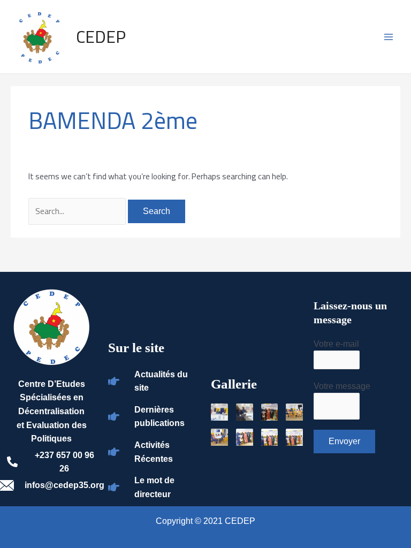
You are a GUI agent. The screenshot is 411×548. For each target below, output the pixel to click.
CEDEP (101, 36)
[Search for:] (78, 211)
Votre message (342, 386)
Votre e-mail (336, 343)
